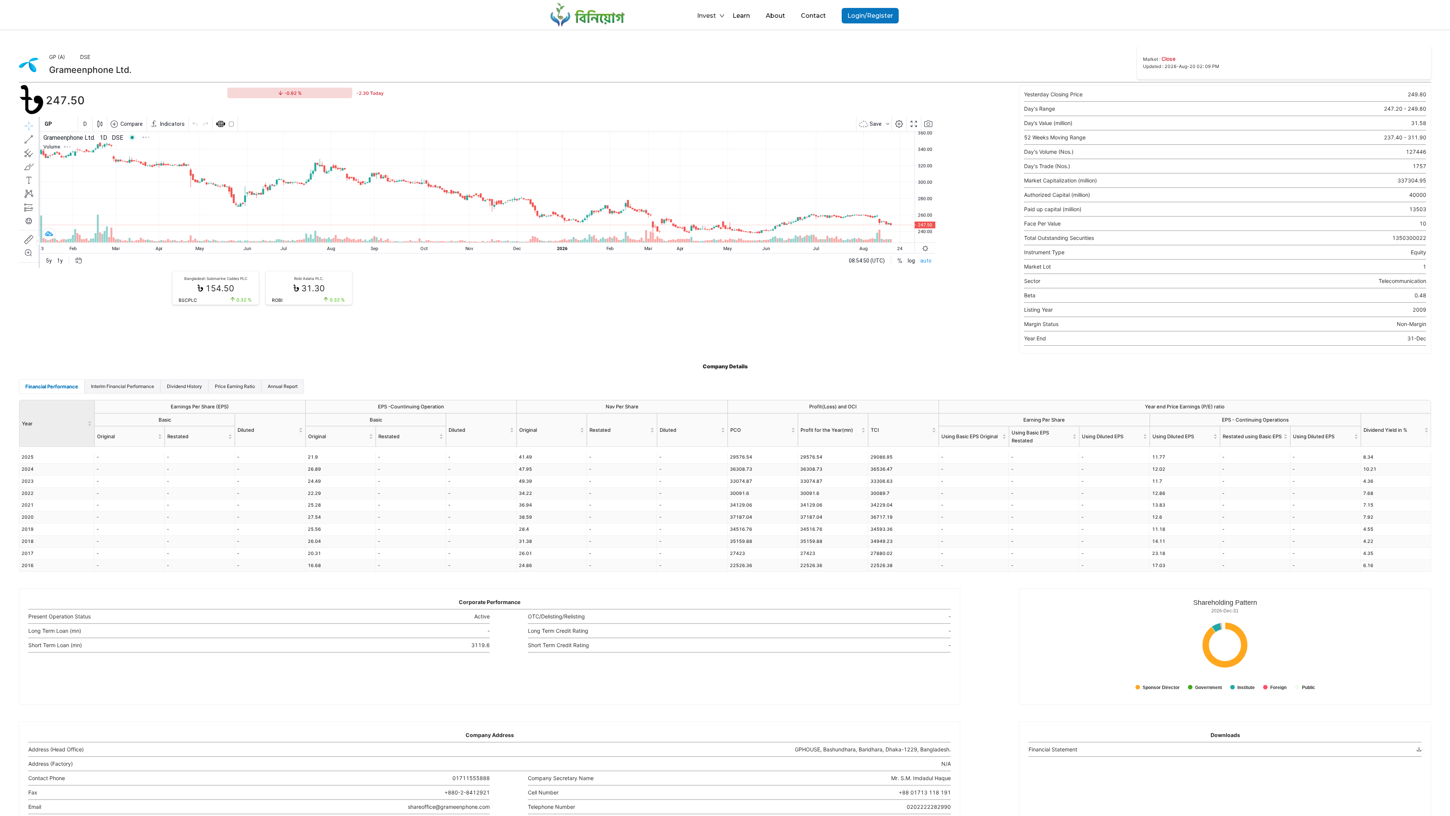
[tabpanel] (725, 486)
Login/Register (870, 15)
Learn (741, 15)
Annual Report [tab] (283, 386)
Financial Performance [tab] (51, 386)
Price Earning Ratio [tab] (235, 386)
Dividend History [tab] (184, 386)
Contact (813, 15)
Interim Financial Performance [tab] (122, 386)
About (775, 15)
